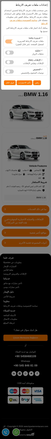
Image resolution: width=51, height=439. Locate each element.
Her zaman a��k (9, 41)
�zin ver (9, 53)
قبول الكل (10, 83)
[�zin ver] (9, 52)
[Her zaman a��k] (9, 41)
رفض (37, 83)
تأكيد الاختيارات (24, 83)
